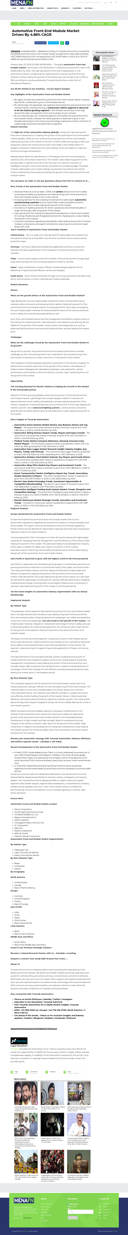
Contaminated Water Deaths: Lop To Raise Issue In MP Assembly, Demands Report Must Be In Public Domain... (78, 1141)
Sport (109, 24)
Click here (27, 1218)
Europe (27, 24)
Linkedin (106, 1215)
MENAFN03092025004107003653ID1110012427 (34, 1029)
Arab (37, 24)
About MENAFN (46, 1215)
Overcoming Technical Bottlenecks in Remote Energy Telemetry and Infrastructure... (103, 145)
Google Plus (107, 1209)
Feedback (44, 1221)
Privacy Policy (45, 1207)
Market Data (52, 8)
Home (14, 8)
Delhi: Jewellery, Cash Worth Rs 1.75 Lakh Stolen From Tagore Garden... (26, 1177)
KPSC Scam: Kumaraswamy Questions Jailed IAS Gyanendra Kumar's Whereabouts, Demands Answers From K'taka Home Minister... (25, 1143)
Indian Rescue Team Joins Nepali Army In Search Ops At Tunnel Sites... (52, 1140)
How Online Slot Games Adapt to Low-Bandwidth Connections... (103, 139)
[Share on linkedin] (67, 43)
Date (14, 42)
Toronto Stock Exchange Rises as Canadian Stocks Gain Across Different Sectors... (105, 156)
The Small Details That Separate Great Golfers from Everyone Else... (103, 151)
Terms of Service (46, 1204)
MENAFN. (25, 1231)
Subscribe (73, 1217)
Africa (53, 24)
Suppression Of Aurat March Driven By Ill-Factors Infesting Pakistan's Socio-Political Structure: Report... (52, 1178)
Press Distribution (35, 8)
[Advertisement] (65, 15)
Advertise (44, 1212)
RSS (104, 1218)
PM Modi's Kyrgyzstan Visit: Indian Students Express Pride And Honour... (26, 1109)
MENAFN (15, 51)
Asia (45, 24)
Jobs (42, 1218)
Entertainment (95, 24)
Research (65, 8)
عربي (105, 2)
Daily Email (106, 1212)
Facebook (106, 1204)
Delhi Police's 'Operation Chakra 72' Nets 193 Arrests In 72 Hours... (53, 1109)
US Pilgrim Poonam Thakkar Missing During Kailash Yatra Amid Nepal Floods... (78, 1177)
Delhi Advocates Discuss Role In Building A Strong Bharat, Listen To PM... (79, 1109)
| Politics (62, 24)
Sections (88, 8)
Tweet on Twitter (53, 43)
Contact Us (44, 1209)
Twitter (105, 1207)
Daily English (73, 1204)
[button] (111, 2)
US (16, 24)
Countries (77, 8)
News (22, 8)
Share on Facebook (40, 43)
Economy (74, 24)
